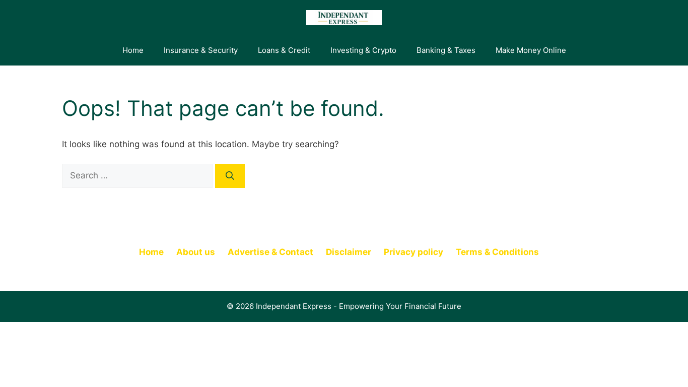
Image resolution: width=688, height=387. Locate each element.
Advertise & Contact (270, 252)
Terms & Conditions (497, 252)
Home (133, 50)
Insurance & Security (201, 50)
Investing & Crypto (363, 50)
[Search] (230, 176)
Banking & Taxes (446, 50)
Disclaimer (348, 252)
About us (195, 252)
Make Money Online (531, 50)
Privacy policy (413, 252)
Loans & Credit (284, 50)
